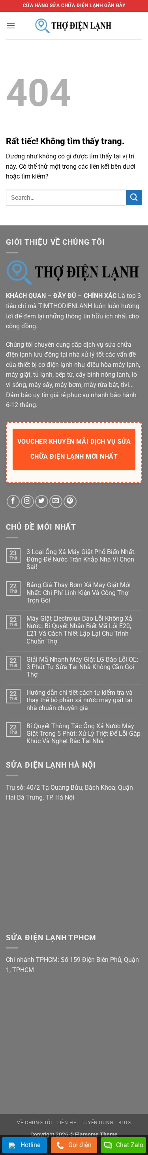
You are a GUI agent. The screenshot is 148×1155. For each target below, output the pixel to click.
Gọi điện (80, 1145)
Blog (124, 1122)
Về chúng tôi (34, 1122)
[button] (10, 25)
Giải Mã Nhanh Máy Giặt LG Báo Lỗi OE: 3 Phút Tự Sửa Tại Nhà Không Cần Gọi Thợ (82, 667)
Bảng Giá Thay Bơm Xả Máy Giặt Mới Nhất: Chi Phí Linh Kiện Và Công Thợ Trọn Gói (78, 592)
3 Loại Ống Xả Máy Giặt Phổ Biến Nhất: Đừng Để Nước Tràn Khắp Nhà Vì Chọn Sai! (81, 559)
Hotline (30, 1145)
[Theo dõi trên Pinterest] (70, 501)
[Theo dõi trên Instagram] (27, 501)
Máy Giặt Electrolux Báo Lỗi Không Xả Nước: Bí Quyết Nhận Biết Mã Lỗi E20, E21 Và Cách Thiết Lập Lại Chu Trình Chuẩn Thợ (79, 630)
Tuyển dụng (97, 1122)
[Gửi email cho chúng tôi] (55, 501)
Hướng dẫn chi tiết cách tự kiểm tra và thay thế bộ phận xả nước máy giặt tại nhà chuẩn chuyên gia (79, 700)
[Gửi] (134, 197)
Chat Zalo (129, 1145)
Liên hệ (66, 1122)
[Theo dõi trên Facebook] (13, 501)
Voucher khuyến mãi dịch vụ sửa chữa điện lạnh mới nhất (74, 449)
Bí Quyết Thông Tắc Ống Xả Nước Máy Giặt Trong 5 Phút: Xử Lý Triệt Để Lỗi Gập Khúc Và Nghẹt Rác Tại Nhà (83, 733)
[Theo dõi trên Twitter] (41, 501)
